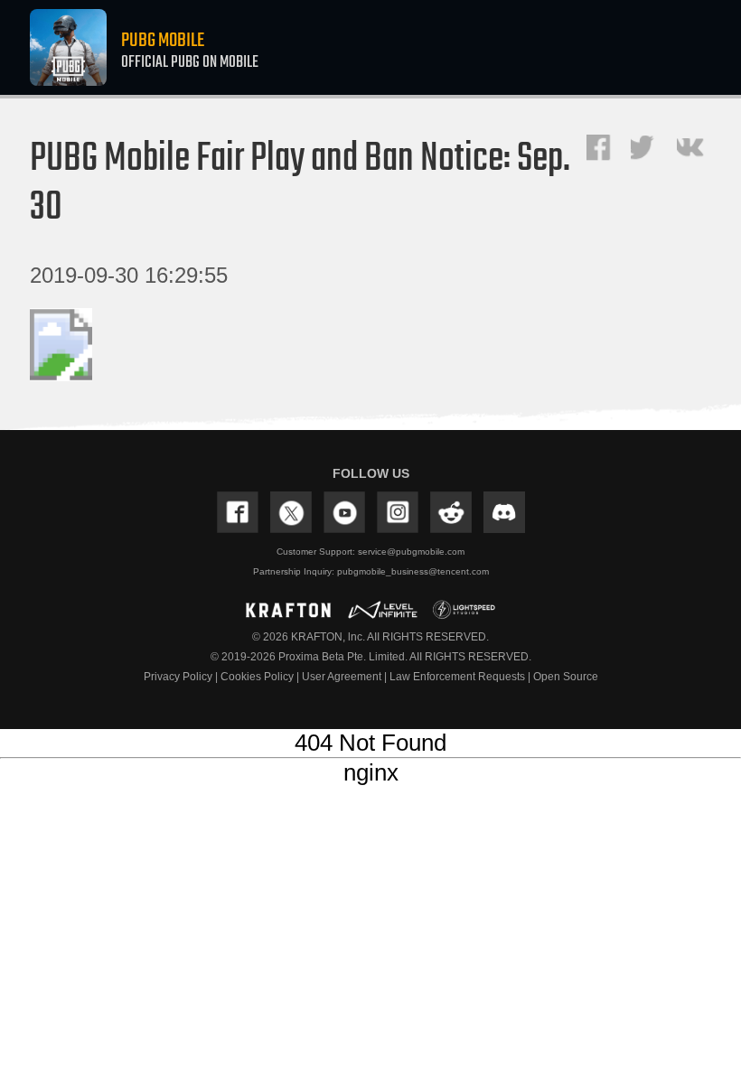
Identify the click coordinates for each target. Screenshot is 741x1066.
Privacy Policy (179, 676)
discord (504, 512)
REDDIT (451, 512)
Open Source (565, 676)
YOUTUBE (344, 512)
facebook (600, 148)
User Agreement (343, 676)
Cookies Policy (258, 676)
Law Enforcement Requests (458, 676)
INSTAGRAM (397, 512)
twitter (646, 147)
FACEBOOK (237, 512)
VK (694, 148)
